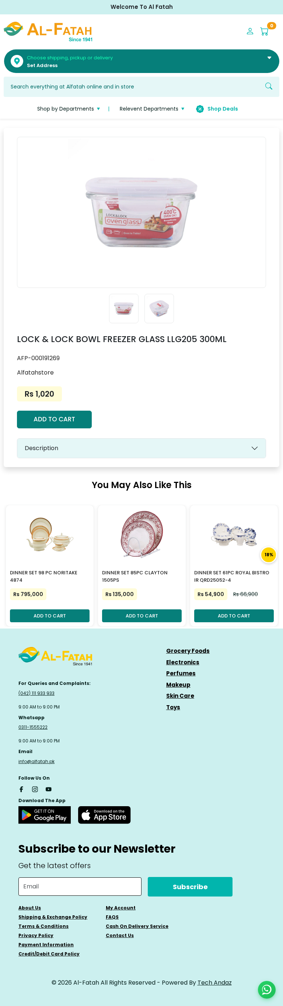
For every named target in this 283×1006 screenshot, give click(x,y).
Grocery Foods (188, 651)
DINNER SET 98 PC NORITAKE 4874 (43, 576)
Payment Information (46, 944)
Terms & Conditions (43, 926)
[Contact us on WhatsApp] (267, 990)
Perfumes (181, 673)
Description (41, 448)
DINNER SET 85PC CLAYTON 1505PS (135, 576)
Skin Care (180, 696)
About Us (29, 908)
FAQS (112, 917)
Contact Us (120, 935)
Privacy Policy (35, 935)
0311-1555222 (33, 727)
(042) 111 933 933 (36, 693)
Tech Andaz (215, 982)
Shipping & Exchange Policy (52, 917)
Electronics (182, 662)
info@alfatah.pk (36, 761)
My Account (121, 908)
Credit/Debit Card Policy (49, 954)
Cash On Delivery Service (137, 926)
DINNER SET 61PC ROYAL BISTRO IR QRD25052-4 (231, 576)
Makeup (178, 685)
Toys (173, 707)
